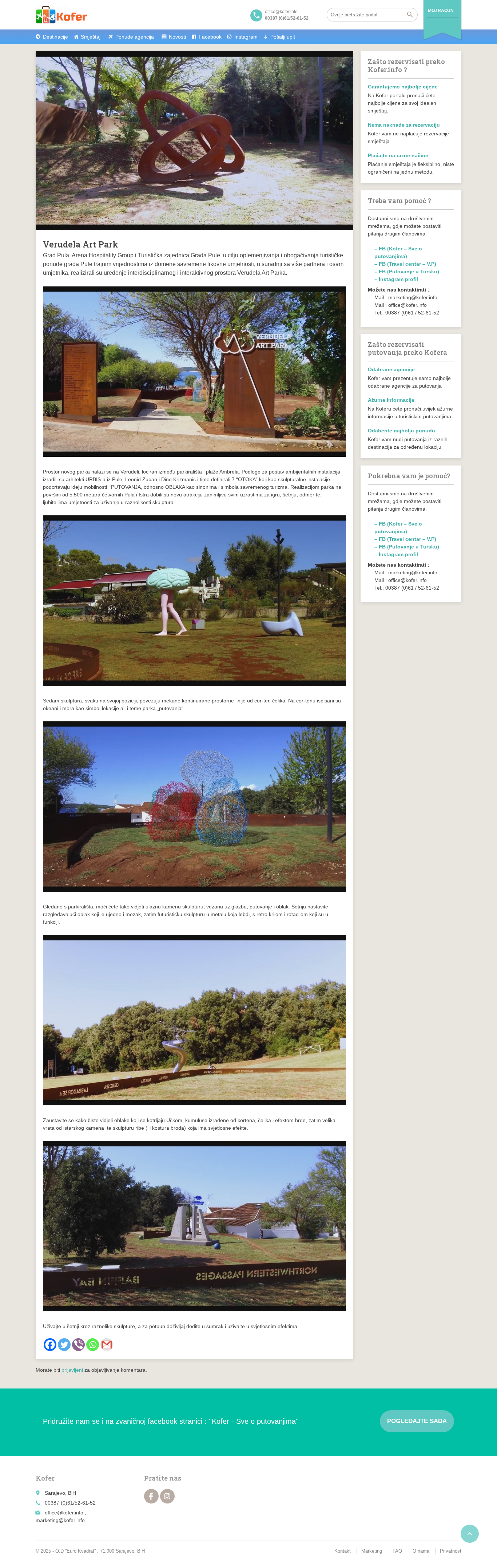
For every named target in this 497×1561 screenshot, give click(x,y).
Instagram (246, 37)
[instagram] (167, 1496)
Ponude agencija (134, 37)
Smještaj (90, 37)
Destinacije (55, 37)
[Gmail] (106, 1344)
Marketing (371, 1551)
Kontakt (342, 1551)
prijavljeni (72, 1370)
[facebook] (151, 1496)
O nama (421, 1551)
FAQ (397, 1551)
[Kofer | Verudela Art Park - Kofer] (61, 14)
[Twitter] (64, 1344)
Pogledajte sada (417, 1421)
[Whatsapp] (92, 1344)
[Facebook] (50, 1344)
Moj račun (440, 10)
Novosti (177, 37)
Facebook (210, 37)
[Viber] (78, 1344)
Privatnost (450, 1551)
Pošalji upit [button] (282, 37)
